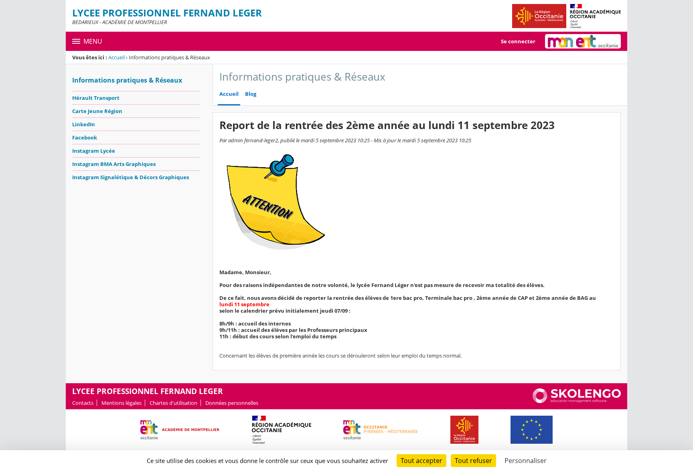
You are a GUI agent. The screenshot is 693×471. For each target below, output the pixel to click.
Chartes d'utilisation (173, 403)
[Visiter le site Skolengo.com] (577, 401)
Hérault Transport (96, 97)
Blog (250, 94)
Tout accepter (421, 460)
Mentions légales (121, 403)
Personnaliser (526, 460)
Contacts (82, 403)
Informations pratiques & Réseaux (127, 80)
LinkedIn (83, 124)
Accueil (116, 57)
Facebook (84, 137)
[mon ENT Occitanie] (583, 41)
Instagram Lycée (93, 150)
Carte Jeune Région (97, 111)
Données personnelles (231, 403)
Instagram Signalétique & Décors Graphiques (130, 177)
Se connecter (518, 41)
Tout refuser (473, 460)
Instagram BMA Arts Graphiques (114, 164)
